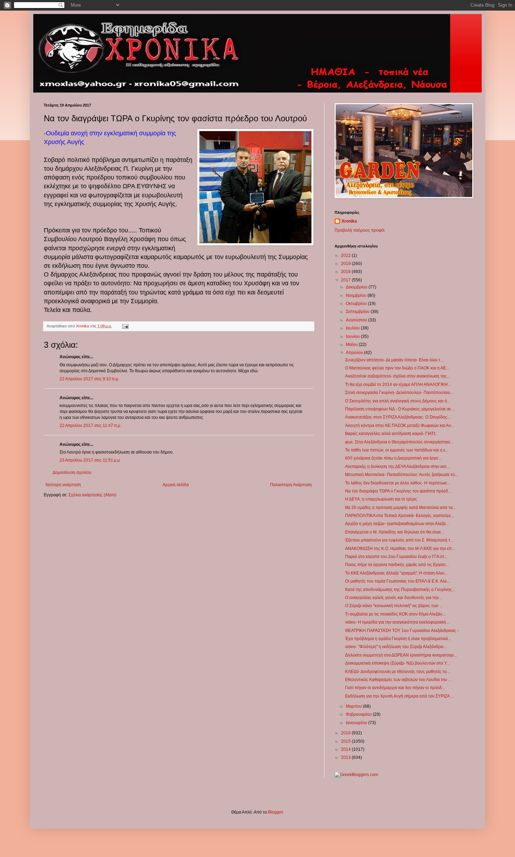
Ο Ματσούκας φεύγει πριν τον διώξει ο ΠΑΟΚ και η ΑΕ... (397, 368)
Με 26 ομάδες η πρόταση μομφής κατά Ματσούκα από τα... (400, 507)
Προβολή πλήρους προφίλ (360, 230)
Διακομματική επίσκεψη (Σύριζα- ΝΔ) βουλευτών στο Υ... (397, 663)
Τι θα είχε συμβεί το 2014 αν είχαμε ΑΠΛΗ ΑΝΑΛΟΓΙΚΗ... (398, 384)
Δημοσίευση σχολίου (72, 472)
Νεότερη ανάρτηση (63, 484)
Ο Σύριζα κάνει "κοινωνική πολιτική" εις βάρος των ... (393, 605)
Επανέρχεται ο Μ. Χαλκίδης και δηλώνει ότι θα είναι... (394, 532)
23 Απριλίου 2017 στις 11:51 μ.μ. (90, 460)
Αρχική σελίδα (176, 484)
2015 (346, 741)
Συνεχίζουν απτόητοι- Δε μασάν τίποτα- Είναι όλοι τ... (394, 360)
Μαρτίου (354, 706)
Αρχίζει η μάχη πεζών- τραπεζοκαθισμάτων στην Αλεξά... (397, 523)
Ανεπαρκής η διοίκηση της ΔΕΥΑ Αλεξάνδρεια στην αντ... (397, 466)
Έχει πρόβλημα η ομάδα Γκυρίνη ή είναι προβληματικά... (398, 638)
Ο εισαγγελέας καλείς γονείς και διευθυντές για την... (393, 597)
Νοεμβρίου (357, 295)
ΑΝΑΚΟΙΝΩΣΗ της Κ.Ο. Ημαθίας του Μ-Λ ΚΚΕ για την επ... (400, 548)
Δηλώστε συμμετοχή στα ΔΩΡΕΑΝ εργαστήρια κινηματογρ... (401, 655)
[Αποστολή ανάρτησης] (125, 326)
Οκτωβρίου (357, 303)
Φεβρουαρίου (359, 714)
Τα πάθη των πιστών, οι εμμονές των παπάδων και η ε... (396, 450)
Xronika (349, 221)
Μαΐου (352, 344)
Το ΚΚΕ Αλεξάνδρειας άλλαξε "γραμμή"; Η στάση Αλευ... (396, 573)
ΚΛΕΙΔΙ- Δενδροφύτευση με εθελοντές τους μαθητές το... (397, 671)
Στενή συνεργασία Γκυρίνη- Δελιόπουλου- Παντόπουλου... (399, 392)
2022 (346, 255)
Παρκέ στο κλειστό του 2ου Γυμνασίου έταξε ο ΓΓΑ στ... (396, 556)
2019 (346, 263)
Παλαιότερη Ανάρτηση (291, 484)
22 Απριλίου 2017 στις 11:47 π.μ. (90, 425)
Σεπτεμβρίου (358, 311)
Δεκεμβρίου (357, 287)
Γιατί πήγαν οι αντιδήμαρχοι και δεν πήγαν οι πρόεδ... (395, 687)
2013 (346, 757)
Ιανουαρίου (357, 722)
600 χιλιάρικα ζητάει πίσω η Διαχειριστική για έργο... (393, 458)
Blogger (275, 812)
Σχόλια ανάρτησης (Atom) (92, 494)
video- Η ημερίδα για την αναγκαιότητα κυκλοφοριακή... (397, 622)
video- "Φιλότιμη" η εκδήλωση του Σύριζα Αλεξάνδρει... (396, 646)
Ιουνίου (353, 336)
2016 (346, 732)
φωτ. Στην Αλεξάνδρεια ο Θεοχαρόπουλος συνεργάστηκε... (399, 442)
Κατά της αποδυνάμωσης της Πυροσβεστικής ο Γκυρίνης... (400, 589)
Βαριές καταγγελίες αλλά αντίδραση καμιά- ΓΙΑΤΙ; (390, 433)
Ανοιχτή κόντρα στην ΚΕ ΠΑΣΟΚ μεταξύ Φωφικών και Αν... (399, 425)
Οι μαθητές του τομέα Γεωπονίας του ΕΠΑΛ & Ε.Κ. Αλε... (397, 581)
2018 (346, 271)
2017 (346, 280)
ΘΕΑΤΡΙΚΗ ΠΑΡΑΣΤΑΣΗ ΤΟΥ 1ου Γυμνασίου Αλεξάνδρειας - (402, 630)
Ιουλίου (353, 328)
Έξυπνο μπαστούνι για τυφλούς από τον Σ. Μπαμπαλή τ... (399, 540)
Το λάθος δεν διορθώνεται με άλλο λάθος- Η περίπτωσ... (397, 483)
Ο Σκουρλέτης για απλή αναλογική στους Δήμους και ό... (397, 401)
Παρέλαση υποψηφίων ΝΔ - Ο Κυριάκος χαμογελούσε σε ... (400, 409)
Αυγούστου (357, 320)
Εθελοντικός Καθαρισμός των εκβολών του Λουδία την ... (398, 679)
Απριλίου (355, 352)
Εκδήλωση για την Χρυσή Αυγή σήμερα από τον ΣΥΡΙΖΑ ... (399, 696)
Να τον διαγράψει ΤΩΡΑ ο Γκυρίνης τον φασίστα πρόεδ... (398, 491)
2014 (346, 749)
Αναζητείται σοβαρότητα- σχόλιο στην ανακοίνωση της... (397, 376)
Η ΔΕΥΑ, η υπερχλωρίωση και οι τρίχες (381, 499)
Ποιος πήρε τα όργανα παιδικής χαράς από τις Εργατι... (397, 564)
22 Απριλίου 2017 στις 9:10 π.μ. (89, 378)
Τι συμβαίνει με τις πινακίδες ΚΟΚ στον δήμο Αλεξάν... (395, 614)
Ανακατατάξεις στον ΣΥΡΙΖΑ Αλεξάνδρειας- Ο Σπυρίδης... (398, 417)
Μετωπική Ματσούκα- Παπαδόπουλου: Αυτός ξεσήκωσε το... (401, 474)
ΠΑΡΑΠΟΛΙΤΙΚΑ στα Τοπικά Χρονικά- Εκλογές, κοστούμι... (399, 515)
